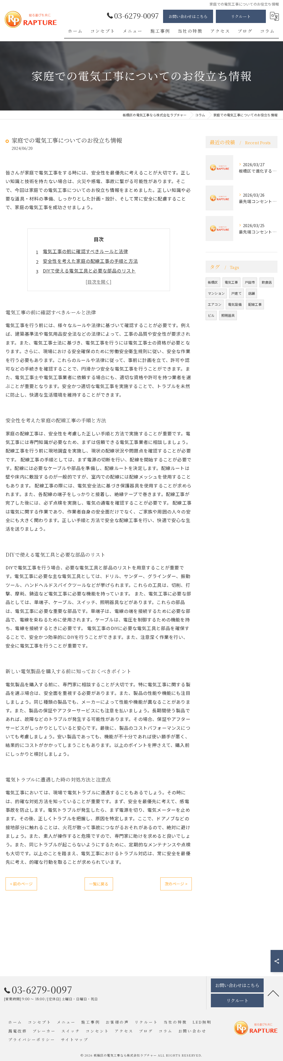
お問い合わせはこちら (188, 16)
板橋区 (213, 282)
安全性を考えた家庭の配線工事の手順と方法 (90, 261)
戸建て (236, 293)
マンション (216, 293)
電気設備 (235, 304)
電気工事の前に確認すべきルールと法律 (85, 251)
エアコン (214, 304)
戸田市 (250, 282)
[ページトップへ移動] (273, 992)
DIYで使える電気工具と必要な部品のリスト (89, 270)
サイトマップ (74, 1039)
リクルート (241, 16)
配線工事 (255, 304)
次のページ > (176, 884)
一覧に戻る (99, 884)
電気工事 (231, 282)
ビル (211, 315)
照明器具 (228, 315)
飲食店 (267, 282)
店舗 (251, 293)
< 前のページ (21, 884)
